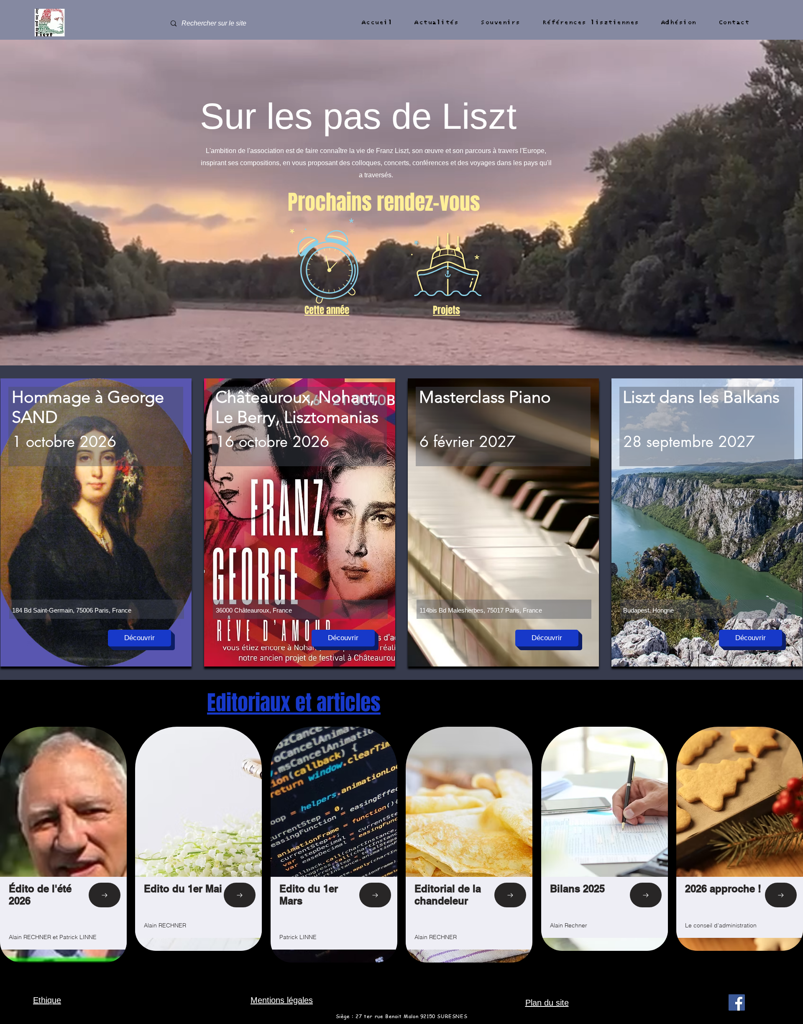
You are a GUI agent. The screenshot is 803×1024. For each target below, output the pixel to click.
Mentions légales (282, 1000)
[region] (96, 522)
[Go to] (104, 895)
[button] (377, 22)
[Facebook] (737, 1002)
